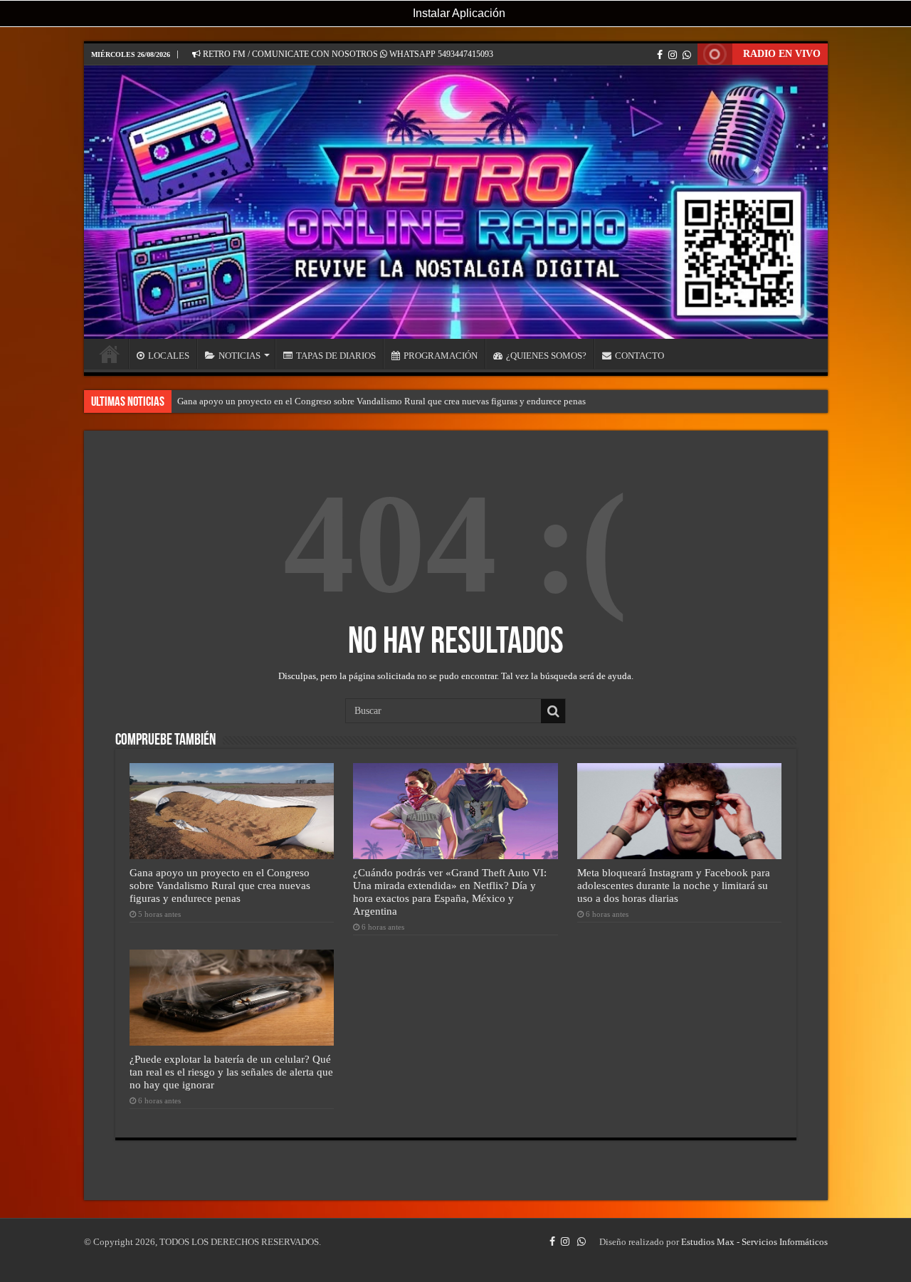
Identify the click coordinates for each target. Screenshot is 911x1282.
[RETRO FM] (456, 202)
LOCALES (168, 355)
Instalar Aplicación (457, 13)
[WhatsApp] (687, 54)
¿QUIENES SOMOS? (546, 355)
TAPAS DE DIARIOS (336, 355)
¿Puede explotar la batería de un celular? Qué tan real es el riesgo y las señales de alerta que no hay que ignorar (231, 1072)
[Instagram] (672, 54)
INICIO (109, 354)
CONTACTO (639, 355)
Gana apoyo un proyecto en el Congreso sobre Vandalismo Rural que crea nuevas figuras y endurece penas (381, 401)
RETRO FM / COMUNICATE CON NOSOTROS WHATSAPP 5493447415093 (347, 54)
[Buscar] (553, 711)
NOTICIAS (239, 355)
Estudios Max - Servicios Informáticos (754, 1241)
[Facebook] (659, 54)
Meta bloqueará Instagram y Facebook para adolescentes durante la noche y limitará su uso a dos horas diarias (673, 885)
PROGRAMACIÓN (441, 355)
